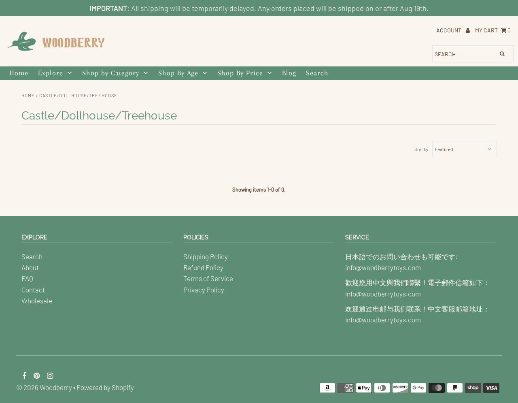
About (30, 267)
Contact (33, 290)
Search (317, 73)
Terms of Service (208, 278)
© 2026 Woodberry (44, 387)
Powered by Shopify (105, 387)
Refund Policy (203, 267)
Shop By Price (240, 73)
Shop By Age (178, 73)
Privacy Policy (203, 290)
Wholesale (36, 300)
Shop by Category (110, 73)
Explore (50, 73)
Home (18, 73)
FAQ (27, 278)
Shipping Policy (205, 256)
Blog (289, 73)
